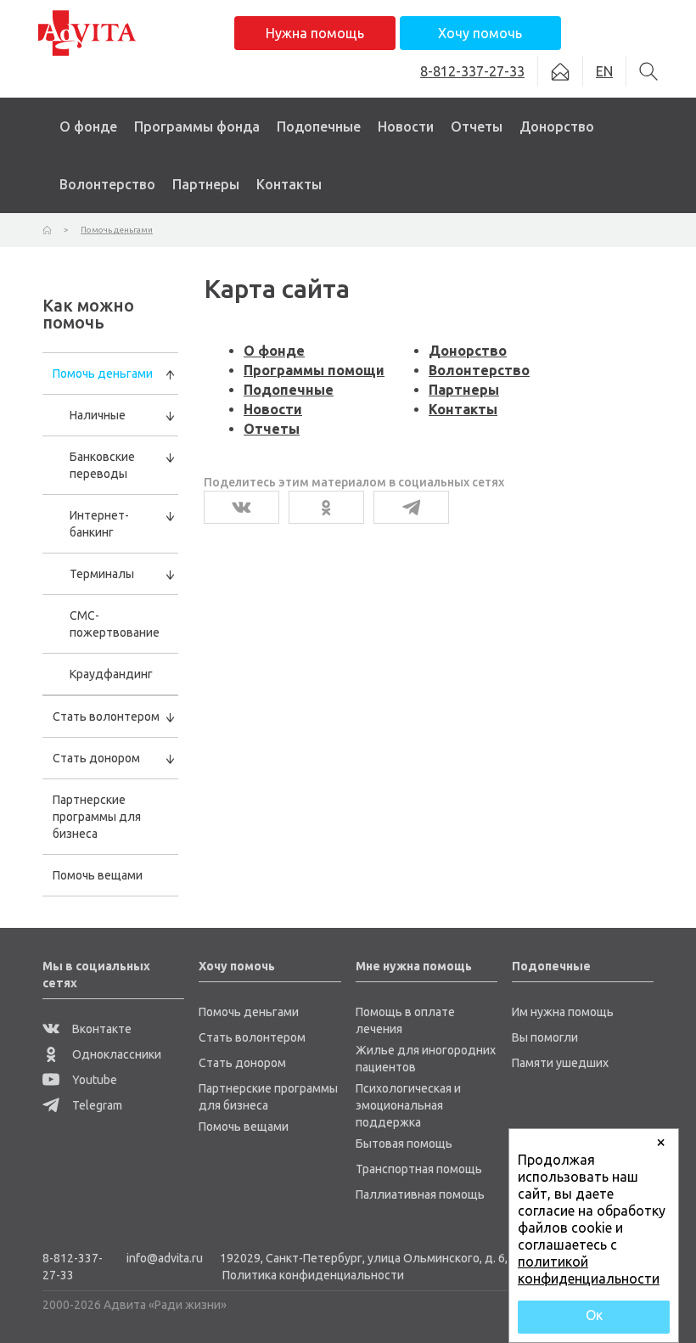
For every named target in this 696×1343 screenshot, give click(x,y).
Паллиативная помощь (420, 1194)
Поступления (487, 170)
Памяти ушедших (560, 1063)
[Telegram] (411, 507)
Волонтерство (107, 184)
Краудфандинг (111, 674)
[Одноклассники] (326, 507)
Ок (594, 1315)
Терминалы (102, 574)
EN (604, 71)
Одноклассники (115, 1054)
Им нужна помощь (563, 1012)
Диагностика (171, 170)
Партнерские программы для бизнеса (97, 816)
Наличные (98, 415)
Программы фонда (197, 126)
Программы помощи (314, 370)
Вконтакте (101, 1029)
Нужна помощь (315, 33)
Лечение (157, 198)
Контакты (289, 184)
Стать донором (96, 758)
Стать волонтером (106, 716)
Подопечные (319, 126)
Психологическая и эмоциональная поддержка (408, 1105)
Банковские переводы (102, 465)
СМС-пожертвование (115, 624)
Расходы (475, 198)
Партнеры (205, 184)
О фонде (88, 126)
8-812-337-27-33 (72, 1266)
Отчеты (476, 126)
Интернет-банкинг (99, 524)
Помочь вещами (98, 875)
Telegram (96, 1105)
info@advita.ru (164, 1258)
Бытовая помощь (404, 1143)
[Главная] (47, 229)
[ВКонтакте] (241, 507)
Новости (406, 126)
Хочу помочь (480, 33)
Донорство (556, 126)
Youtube (93, 1080)
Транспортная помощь (419, 1169)
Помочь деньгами (103, 373)
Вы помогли (545, 1037)
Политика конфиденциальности (313, 1275)
